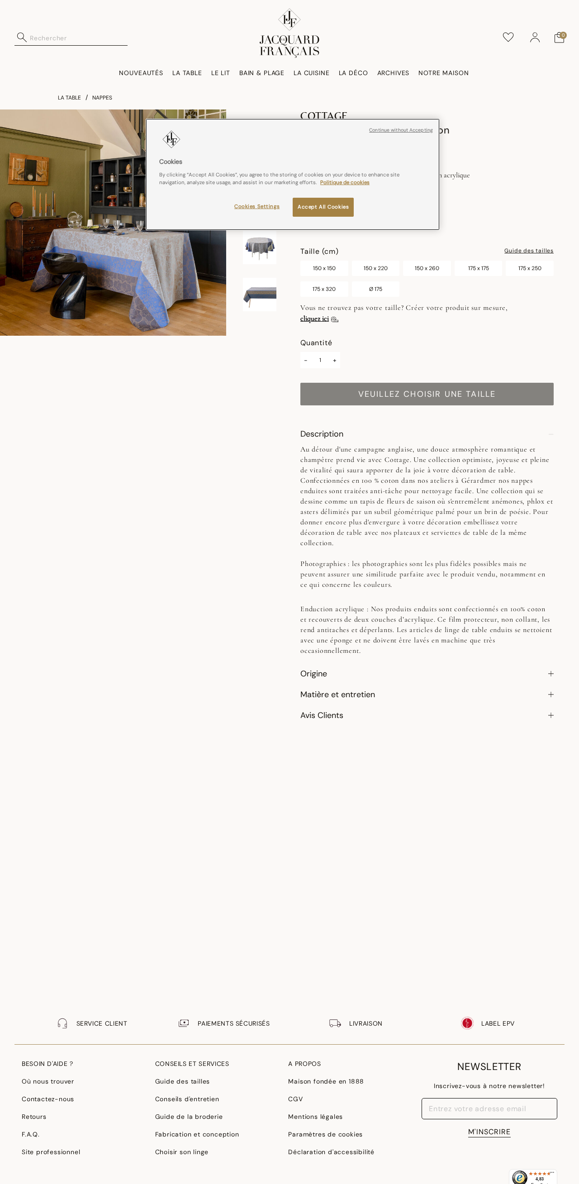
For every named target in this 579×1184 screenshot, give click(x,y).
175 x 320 (324, 289)
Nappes (102, 97)
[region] (293, 175)
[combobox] (79, 37)
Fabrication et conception (197, 1134)
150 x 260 (427, 268)
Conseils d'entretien (187, 1099)
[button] (535, 37)
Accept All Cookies (323, 206)
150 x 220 (376, 268)
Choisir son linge (182, 1152)
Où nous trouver (48, 1081)
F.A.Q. (31, 1134)
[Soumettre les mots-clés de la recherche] (22, 37)
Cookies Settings (257, 206)
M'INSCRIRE (489, 1131)
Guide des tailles (529, 251)
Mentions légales (315, 1117)
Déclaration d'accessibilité (331, 1152)
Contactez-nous (48, 1099)
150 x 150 (324, 268)
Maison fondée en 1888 (326, 1081)
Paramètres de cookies (325, 1134)
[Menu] (551, 1174)
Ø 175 (375, 289)
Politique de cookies (345, 182)
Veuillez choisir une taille (427, 394)
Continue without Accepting (401, 130)
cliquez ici (314, 318)
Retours (34, 1117)
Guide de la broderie (189, 1117)
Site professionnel (51, 1152)
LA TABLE (69, 97)
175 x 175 (478, 268)
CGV (295, 1099)
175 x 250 (529, 268)
